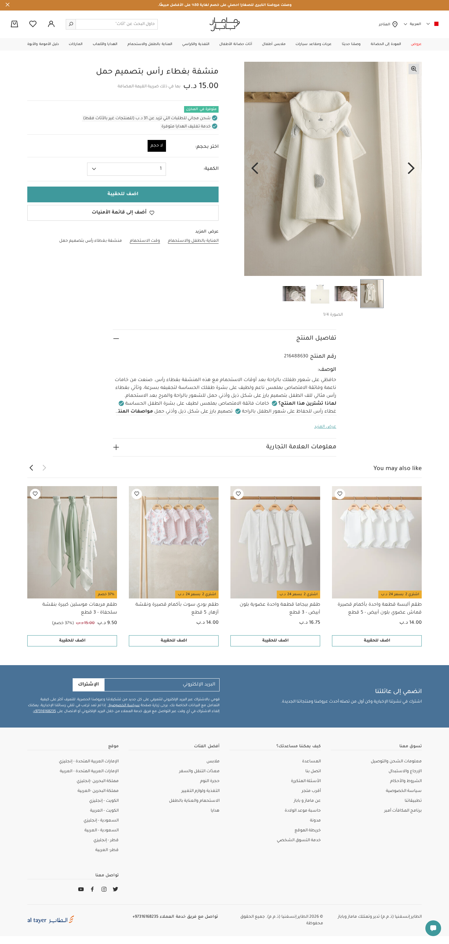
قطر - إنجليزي (106, 840)
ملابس (213, 761)
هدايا (215, 811)
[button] (416, 44)
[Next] (255, 168)
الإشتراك (88, 684)
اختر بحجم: (207, 147)
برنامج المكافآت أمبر (403, 811)
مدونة (315, 821)
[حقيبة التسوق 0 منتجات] (14, 24)
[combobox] (126, 169)
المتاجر (385, 25)
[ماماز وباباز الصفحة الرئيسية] (224, 24)
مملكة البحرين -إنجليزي (98, 781)
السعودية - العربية (101, 830)
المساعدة (311, 761)
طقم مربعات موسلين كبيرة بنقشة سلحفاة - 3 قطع (79, 609)
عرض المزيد (325, 427)
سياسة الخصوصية (124, 706)
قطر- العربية (107, 850)
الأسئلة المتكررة (306, 781)
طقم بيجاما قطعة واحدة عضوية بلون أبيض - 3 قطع (280, 609)
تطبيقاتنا (413, 801)
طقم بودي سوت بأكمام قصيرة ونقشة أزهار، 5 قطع (177, 609)
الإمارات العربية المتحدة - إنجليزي (89, 761)
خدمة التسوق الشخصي (299, 840)
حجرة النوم (210, 781)
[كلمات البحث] (71, 24)
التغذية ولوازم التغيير (200, 791)
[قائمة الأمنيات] (340, 494)
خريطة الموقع (308, 830)
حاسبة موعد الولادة (303, 811)
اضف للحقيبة (377, 641)
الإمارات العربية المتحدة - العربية (89, 771)
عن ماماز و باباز (307, 801)
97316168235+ (44, 711)
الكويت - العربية (104, 811)
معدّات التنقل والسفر (199, 771)
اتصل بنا (313, 771)
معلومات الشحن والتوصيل (396, 761)
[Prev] (411, 168)
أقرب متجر (311, 791)
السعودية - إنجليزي (101, 821)
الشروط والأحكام (406, 781)
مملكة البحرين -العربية (98, 791)
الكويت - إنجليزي (104, 801)
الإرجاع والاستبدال (405, 771)
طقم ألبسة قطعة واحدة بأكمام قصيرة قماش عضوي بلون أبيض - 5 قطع (380, 609)
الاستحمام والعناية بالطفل (194, 801)
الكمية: (211, 169)
